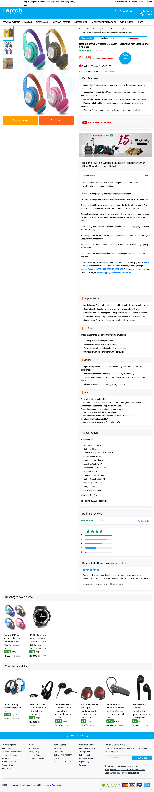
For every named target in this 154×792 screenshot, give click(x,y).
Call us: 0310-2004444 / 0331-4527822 (63, 756)
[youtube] (131, 11)
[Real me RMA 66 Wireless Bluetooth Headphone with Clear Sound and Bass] (15, 630)
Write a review (144, 521)
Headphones (108, 72)
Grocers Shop (81, 22)
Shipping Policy (34, 755)
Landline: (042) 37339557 (64, 762)
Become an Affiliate (87, 748)
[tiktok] (135, 11)
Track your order (85, 752)
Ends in (104, 38)
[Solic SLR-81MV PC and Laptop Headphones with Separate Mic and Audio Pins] (92, 699)
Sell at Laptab (84, 755)
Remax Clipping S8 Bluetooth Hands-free (114, 272)
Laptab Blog (84, 762)
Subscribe (141, 758)
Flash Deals (86, 38)
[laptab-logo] (12, 11)
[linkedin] (124, 11)
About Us (57, 748)
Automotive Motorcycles (104, 22)
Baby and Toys (127, 22)
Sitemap (82, 765)
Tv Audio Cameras (9, 755)
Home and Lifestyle (61, 22)
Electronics (42, 22)
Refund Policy (33, 748)
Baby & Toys (7, 768)
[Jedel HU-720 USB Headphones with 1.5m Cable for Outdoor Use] (41, 699)
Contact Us (58, 752)
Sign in (148, 11)
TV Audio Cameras (12, 22)
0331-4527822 (145, 1)
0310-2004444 (130, 1)
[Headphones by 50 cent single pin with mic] (15, 699)
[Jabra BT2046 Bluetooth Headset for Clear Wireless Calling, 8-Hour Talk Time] (118, 699)
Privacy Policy (33, 752)
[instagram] (127, 11)
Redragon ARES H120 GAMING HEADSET (105, 269)
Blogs (140, 22)
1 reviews (100, 50)
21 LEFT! (125, 58)
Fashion (28, 22)
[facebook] (120, 11)
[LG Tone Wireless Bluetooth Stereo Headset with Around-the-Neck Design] (67, 699)
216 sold (128, 38)
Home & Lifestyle (9, 762)
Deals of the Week (86, 758)
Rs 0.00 (148, 15)
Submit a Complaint (36, 758)
